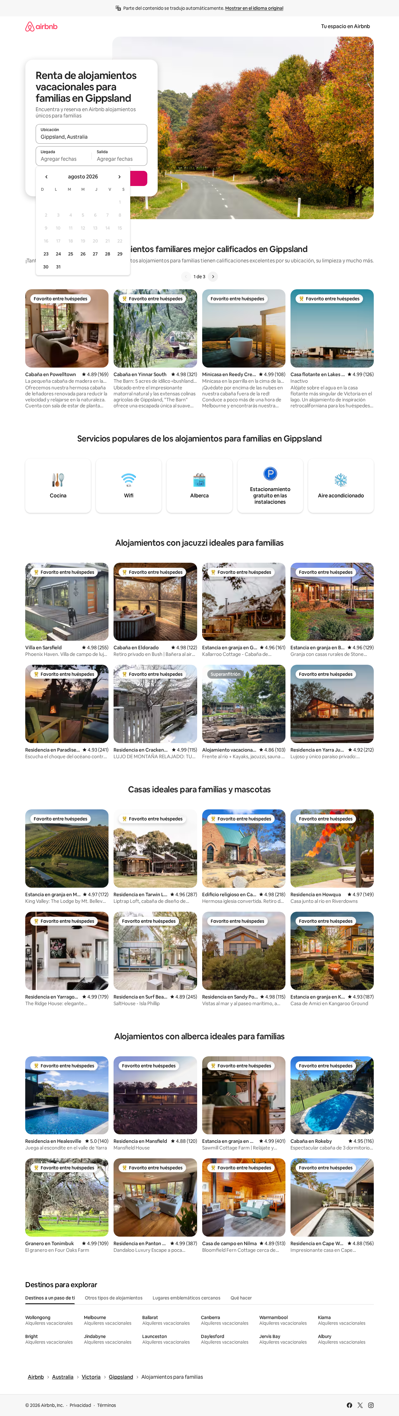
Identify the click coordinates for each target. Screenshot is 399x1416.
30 (46, 267)
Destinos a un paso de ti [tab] (50, 1298)
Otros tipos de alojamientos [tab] (114, 1298)
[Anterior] (186, 277)
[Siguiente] (213, 277)
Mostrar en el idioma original (254, 8)
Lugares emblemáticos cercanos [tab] (186, 1298)
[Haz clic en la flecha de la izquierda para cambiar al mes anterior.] (47, 177)
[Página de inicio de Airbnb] (41, 26)
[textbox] (63, 159)
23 (46, 254)
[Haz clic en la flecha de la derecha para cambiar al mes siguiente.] (119, 177)
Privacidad (80, 1405)
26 (82, 254)
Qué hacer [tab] (241, 1298)
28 (107, 254)
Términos (106, 1405)
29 (119, 254)
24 (58, 254)
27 (95, 254)
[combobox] (91, 137)
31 (58, 267)
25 (70, 254)
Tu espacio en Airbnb (345, 26)
